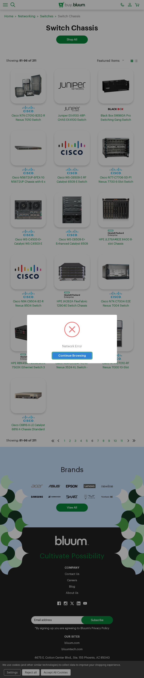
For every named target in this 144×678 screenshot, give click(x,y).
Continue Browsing (72, 355)
